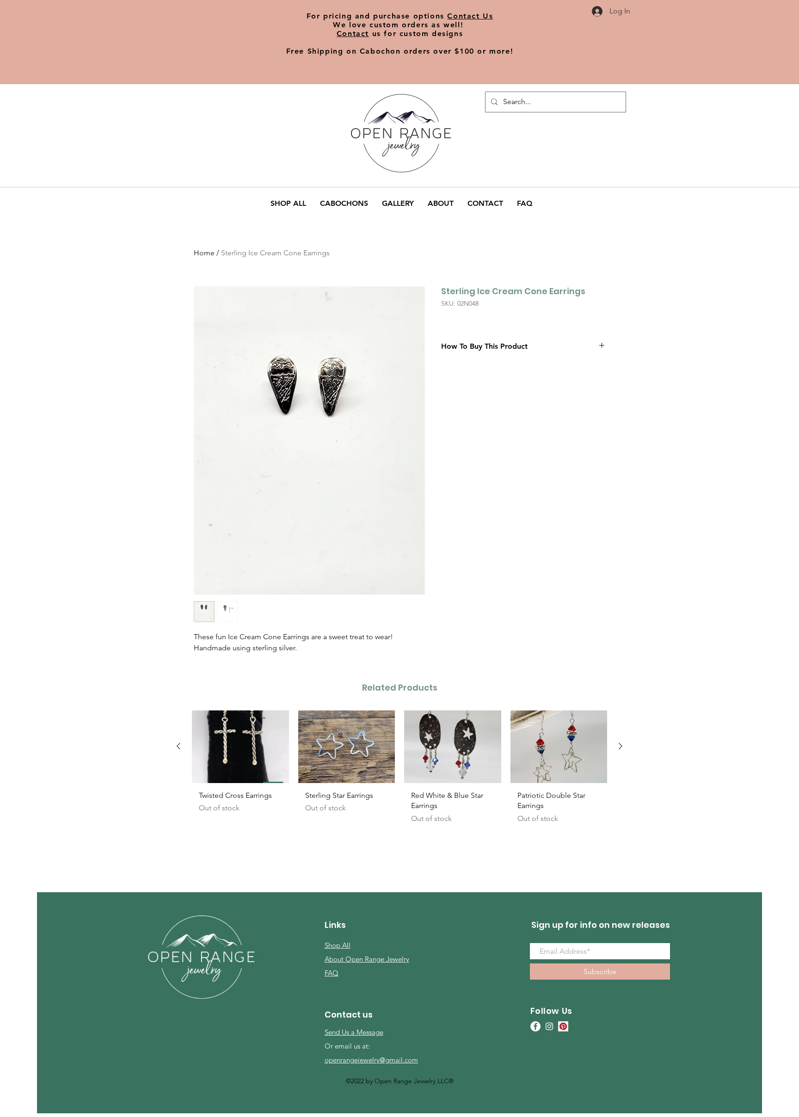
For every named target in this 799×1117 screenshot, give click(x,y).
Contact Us (470, 16)
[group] (399, 776)
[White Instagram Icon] (549, 1026)
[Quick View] (240, 746)
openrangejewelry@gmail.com (371, 1059)
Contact (353, 33)
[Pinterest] (563, 1026)
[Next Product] (620, 746)
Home (204, 252)
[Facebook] (535, 1026)
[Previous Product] (178, 746)
